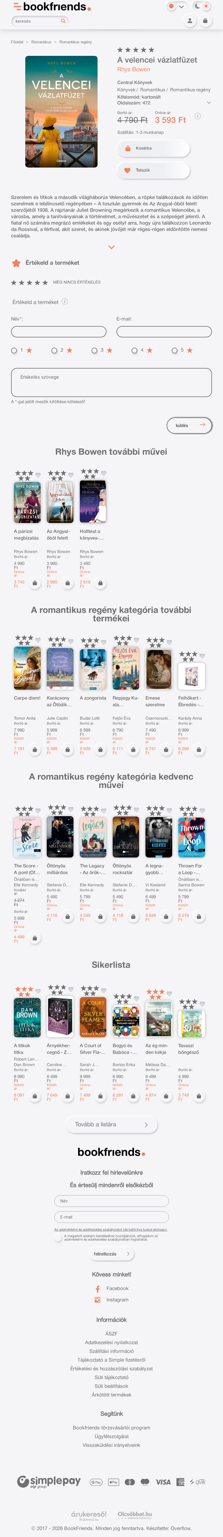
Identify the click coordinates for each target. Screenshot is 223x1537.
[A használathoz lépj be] (38, 476)
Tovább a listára (95, 1124)
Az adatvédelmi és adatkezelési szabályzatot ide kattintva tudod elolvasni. (111, 1229)
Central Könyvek (134, 83)
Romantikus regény (76, 42)
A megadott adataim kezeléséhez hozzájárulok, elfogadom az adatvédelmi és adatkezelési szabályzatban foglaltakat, (111, 1237)
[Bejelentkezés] (190, 20)
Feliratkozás (105, 1254)
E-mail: (124, 319)
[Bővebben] (111, 245)
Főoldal (17, 42)
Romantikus (41, 42)
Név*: (17, 319)
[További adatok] (209, 103)
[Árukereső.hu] (88, 1514)
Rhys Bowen (133, 69)
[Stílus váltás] (171, 6)
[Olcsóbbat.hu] (135, 1515)
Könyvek (126, 90)
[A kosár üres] (205, 20)
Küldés (182, 425)
